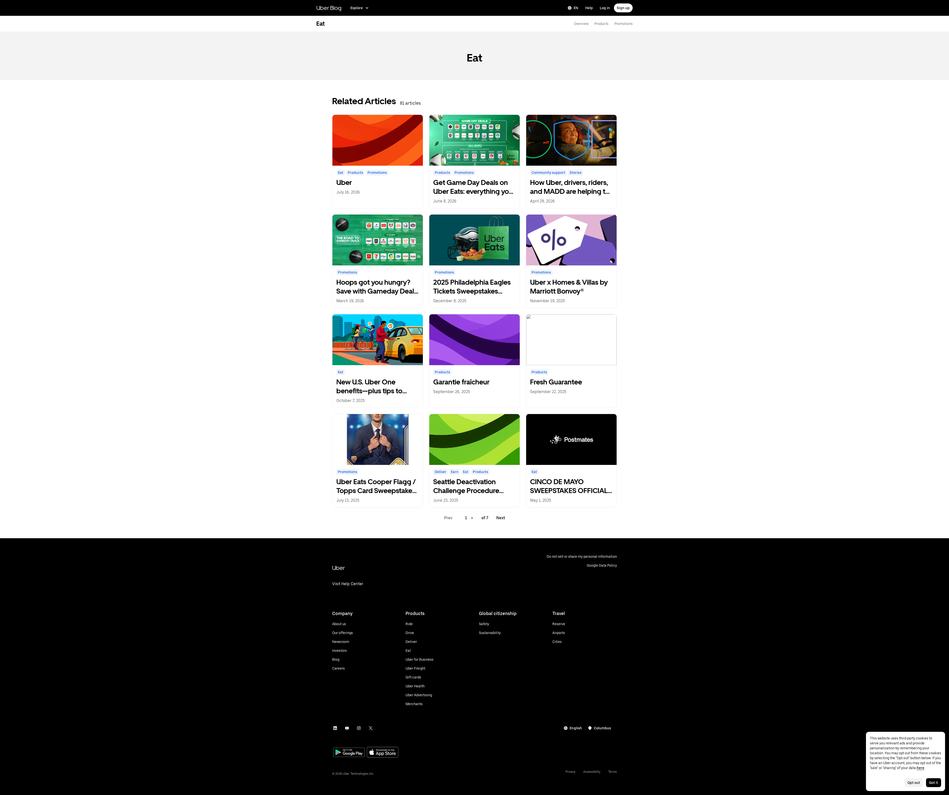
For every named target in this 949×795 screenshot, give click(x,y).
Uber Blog (329, 7)
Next (500, 518)
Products (601, 24)
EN (576, 8)
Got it (933, 783)
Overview (581, 24)
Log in (605, 8)
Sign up (623, 8)
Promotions (623, 24)
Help (589, 8)
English (576, 728)
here (920, 768)
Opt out (913, 783)
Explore (356, 8)
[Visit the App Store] (382, 752)
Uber (338, 567)
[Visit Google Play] (349, 753)
